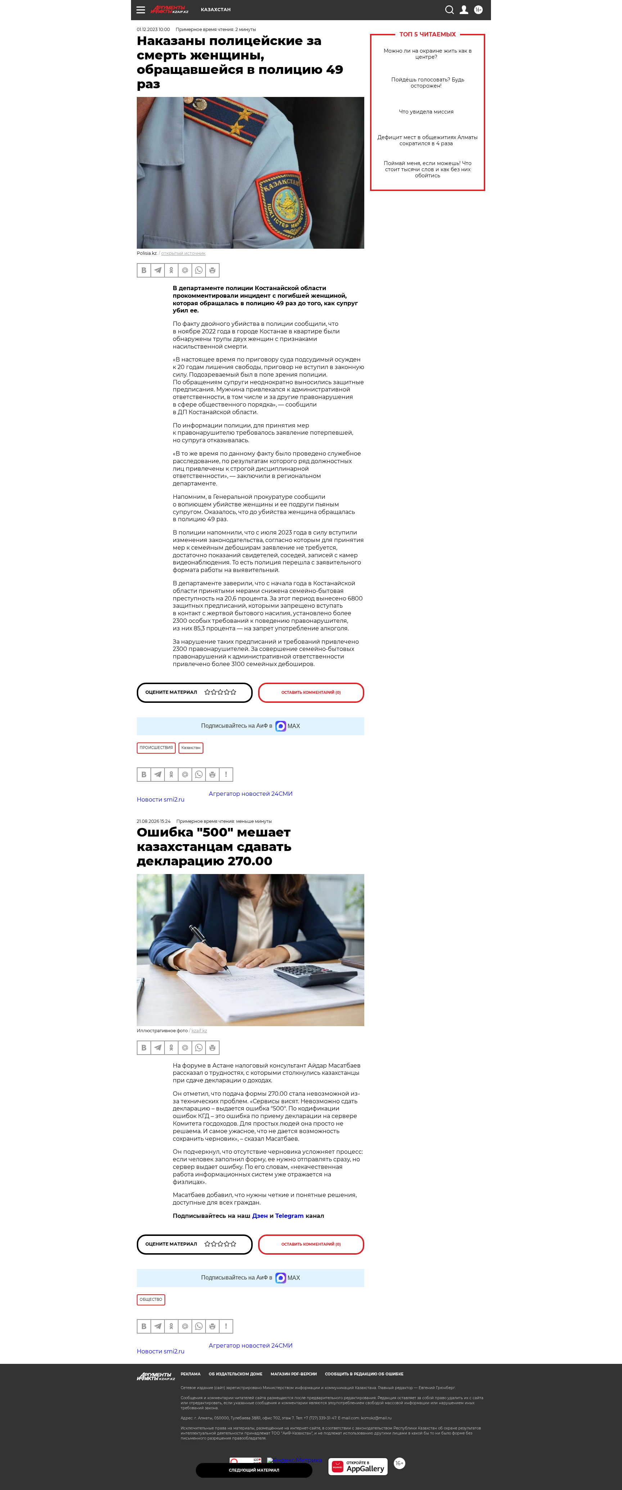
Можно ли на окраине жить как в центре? (428, 54)
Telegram (289, 1215)
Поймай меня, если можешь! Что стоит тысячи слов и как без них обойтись (428, 169)
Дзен (260, 1215)
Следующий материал (254, 1470)
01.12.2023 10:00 (153, 29)
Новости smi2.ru (161, 799)
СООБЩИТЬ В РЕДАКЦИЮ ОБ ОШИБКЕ (364, 1374)
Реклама (190, 1374)
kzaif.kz (199, 1030)
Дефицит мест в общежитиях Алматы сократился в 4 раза (428, 140)
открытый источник (183, 253)
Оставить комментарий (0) (311, 692)
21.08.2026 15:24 (154, 821)
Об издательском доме (235, 1374)
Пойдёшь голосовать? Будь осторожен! (427, 83)
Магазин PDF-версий (294, 1374)
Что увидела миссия (427, 112)
